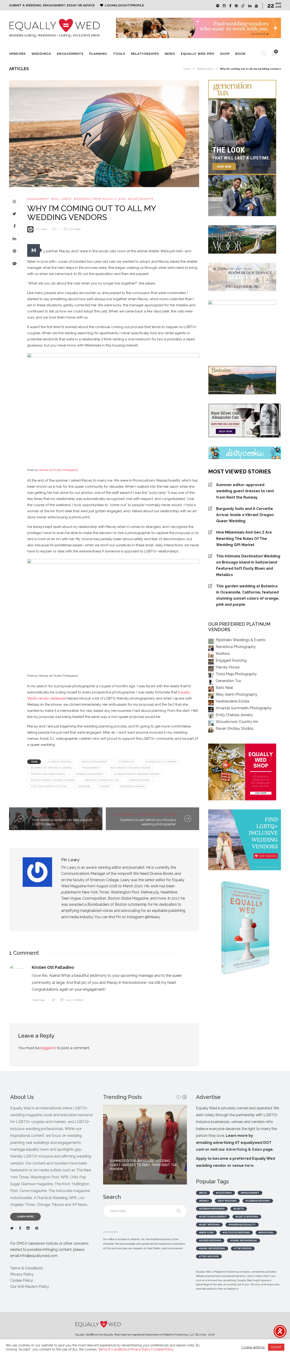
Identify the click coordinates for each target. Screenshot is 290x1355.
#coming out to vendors (161, 761)
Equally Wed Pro (197, 53)
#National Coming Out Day (102, 780)
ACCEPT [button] (276, 1347)
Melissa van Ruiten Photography (58, 470)
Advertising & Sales (244, 1149)
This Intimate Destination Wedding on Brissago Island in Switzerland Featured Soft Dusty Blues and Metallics (248, 565)
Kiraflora (223, 653)
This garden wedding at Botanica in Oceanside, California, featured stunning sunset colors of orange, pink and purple (247, 595)
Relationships (145, 53)
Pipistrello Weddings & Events (241, 640)
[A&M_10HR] (113, 616)
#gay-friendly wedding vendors (130, 768)
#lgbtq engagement (213, 1216)
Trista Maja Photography (236, 674)
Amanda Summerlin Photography (244, 708)
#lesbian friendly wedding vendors (136, 774)
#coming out (126, 761)
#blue (203, 1193)
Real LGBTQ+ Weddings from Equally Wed (88, 199)
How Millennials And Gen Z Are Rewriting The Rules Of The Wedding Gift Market (244, 538)
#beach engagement (95, 761)
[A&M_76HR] (113, 410)
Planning (98, 53)
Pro (54, 814)
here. (249, 1165)
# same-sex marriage (243, 1240)
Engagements (70, 53)
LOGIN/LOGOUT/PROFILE (124, 5)
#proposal (266, 1232)
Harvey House (227, 667)
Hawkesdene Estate (232, 701)
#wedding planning (132, 786)
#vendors (84, 786)
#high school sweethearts (48, 774)
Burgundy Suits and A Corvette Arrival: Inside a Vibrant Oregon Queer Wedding (245, 515)
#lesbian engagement (90, 774)
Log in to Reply (74, 1000)
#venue (105, 786)
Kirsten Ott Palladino (53, 967)
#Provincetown (139, 780)
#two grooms (209, 1256)
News (170, 53)
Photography (124, 814)
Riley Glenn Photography (236, 694)
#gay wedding (227, 1200)
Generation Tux (228, 681)
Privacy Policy (22, 1274)
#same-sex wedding (212, 1248)
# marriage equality (242, 1224)
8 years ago (38, 1000)
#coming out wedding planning (51, 768)
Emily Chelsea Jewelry (234, 715)
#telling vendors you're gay (49, 786)
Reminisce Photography (236, 647)
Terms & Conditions (26, 1268)
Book (240, 53)
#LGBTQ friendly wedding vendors (52, 780)
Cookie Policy (21, 1280)
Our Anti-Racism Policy (29, 1286)
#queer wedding (210, 1240)
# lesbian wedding (59, 761)
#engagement (91, 768)
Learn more (25, 1216)
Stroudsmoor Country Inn (237, 722)
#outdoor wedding (236, 1232)
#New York (206, 1232)
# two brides (242, 1248)
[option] (145, 1145)
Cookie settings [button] (253, 1347)
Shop (225, 53)
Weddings (41, 53)
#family (204, 1200)
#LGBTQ (239, 1208)
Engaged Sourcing (231, 660)
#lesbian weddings (212, 1208)
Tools (119, 53)
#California (224, 1193)
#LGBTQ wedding (247, 1216)
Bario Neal (224, 687)
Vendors (17, 53)
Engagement (38, 199)
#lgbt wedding (209, 1224)
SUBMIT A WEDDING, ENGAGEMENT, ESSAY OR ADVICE (52, 5)
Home (186, 68)
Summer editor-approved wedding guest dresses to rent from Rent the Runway (245, 491)
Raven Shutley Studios (235, 728)
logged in (48, 1048)
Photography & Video (157, 814)
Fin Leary (41, 229)
